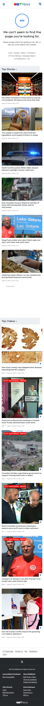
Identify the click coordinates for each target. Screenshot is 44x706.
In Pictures (31, 53)
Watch (23, 53)
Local (10, 53)
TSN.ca (5, 695)
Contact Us (19, 651)
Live (28, 59)
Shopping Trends (29, 56)
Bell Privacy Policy (29, 677)
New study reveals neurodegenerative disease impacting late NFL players (21, 368)
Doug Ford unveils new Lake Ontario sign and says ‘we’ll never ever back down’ (21, 241)
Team (4, 654)
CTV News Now (19, 59)
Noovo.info (27, 690)
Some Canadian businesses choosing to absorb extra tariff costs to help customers (20, 527)
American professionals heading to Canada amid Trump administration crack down (20, 421)
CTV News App (8, 651)
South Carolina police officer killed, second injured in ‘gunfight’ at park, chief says (20, 169)
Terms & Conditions (30, 679)
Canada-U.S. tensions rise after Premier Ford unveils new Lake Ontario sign (21, 580)
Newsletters (33, 651)
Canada (16, 53)
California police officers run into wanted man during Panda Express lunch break (21, 276)
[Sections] (4, 4)
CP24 (4, 690)
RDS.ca (25, 695)
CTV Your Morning (14, 56)
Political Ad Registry (30, 682)
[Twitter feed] (22, 661)
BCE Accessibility (9, 677)
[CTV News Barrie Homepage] (22, 4)
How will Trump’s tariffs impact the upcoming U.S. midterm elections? (21, 633)
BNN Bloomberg (8, 692)
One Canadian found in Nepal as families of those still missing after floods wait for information (20, 205)
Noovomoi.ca (27, 692)
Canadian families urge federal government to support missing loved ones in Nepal (21, 474)
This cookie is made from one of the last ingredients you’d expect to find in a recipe (20, 134)
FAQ (25, 651)
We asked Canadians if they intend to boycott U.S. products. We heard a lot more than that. (21, 99)
